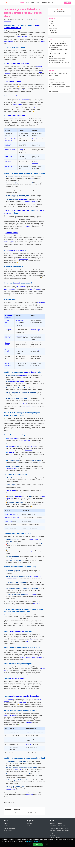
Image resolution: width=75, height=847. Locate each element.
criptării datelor (22, 702)
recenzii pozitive (26, 201)
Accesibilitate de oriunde (12, 517)
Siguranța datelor (8, 699)
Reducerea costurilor (13, 81)
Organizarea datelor (17, 678)
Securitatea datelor (12, 96)
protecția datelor (30, 372)
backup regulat (41, 302)
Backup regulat (7, 350)
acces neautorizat (23, 259)
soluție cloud (28, 641)
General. (51, 21)
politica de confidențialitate (33, 841)
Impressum (52, 835)
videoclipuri (33, 639)
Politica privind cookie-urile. (56, 823)
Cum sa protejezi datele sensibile (16, 210)
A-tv (6, 2)
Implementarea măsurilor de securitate (24, 696)
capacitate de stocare (11, 457)
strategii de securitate (32, 551)
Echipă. (38, 2)
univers (43, 41)
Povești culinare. (53, 30)
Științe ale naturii (53, 32)
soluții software (39, 387)
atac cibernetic (19, 277)
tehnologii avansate (11, 468)
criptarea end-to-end (9, 241)
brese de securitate (20, 286)
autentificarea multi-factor (17, 381)
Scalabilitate (10, 115)
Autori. (32, 2)
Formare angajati (7, 343)
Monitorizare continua (8, 337)
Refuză (28, 844)
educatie (17, 283)
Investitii (21, 149)
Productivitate (36, 139)
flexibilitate (21, 115)
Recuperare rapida (35, 350)
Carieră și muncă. (53, 25)
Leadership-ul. (52, 23)
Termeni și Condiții (8, 830)
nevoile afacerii (34, 539)
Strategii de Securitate (8, 316)
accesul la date (32, 446)
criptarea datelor (22, 375)
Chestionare (28, 732)
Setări (47, 844)
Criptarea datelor (11, 233)
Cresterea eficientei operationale (17, 63)
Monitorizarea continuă (10, 715)
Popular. (27, 2)
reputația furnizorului (37, 657)
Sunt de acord (38, 844)
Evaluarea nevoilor (31, 594)
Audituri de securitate (8, 364)
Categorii (21, 2)
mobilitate (35, 163)
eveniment (39, 66)
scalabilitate (16, 578)
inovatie (23, 89)
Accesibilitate (8, 161)
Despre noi (44, 2)
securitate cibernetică (35, 289)
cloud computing (22, 36)
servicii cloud (22, 199)
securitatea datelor (23, 99)
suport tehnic (34, 201)
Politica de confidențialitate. (10, 828)
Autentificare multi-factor (14, 251)
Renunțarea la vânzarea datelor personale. (60, 830)
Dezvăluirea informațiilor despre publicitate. (60, 828)
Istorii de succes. (53, 28)
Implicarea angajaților (9, 289)
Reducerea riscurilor (36, 329)
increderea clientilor (27, 406)
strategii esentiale (8, 41)
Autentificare (67, 2)
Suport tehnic (9, 166)
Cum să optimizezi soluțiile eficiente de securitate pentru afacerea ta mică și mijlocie (58, 55)
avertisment (6, 832)
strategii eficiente (27, 226)
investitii (17, 89)
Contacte (50, 2)
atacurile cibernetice (36, 107)
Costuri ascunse (11, 490)
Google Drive (29, 744)
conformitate (28, 722)
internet (32, 178)
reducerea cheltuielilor (24, 440)
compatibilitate (18, 496)
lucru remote (28, 450)
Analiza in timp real (21, 336)
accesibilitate (9, 578)
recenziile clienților (25, 657)
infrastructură (29, 794)
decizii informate (37, 603)
